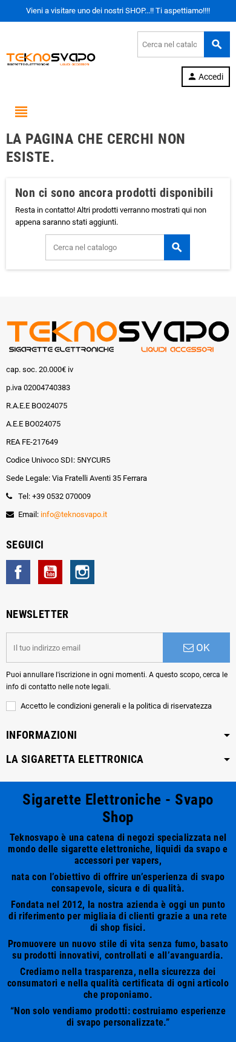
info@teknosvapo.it (74, 514)
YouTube (50, 572)
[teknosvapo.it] (51, 58)
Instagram (82, 572)
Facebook (18, 572)
